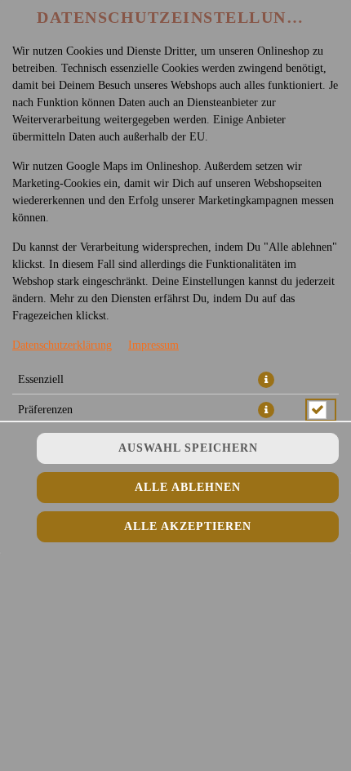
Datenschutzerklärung (62, 345)
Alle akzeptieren (187, 526)
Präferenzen (45, 409)
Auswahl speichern (188, 448)
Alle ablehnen (188, 487)
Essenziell (41, 379)
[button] (266, 380)
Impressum (153, 345)
